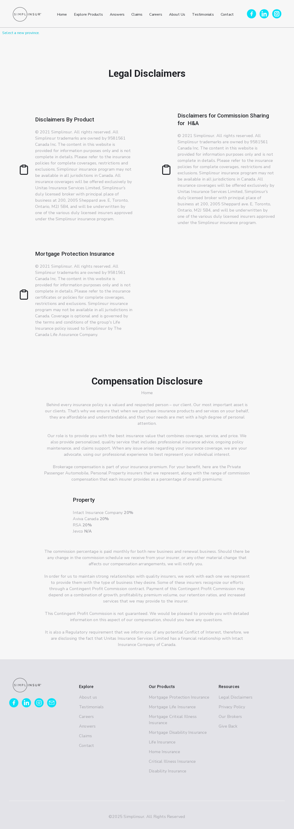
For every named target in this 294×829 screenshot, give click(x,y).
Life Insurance (162, 742)
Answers (87, 726)
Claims (85, 736)
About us (88, 697)
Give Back (228, 726)
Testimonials (91, 707)
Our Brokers (230, 716)
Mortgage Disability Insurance (178, 732)
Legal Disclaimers (235, 697)
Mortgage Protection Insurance (179, 697)
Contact (86, 745)
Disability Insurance (167, 771)
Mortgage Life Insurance (172, 707)
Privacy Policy (232, 707)
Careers (86, 716)
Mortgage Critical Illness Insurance (173, 720)
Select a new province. (21, 32)
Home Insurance (164, 751)
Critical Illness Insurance (172, 761)
